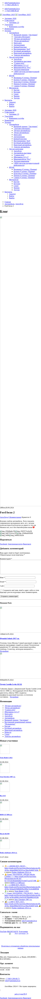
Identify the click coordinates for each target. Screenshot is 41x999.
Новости (8, 732)
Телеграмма (23, 931)
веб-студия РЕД (20, 994)
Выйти (11, 106)
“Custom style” (19, 63)
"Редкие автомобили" (13, 706)
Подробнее (4, 651)
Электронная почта (15, 544)
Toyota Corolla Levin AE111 (11, 684)
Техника (8, 31)
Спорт (16, 94)
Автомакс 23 (14, 22)
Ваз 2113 (3, 796)
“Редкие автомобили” (22, 39)
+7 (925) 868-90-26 (12, 11)
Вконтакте (27, 544)
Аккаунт (12, 102)
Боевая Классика (20, 47)
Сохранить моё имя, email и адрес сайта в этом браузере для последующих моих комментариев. (19, 591)
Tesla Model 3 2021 (6, 757)
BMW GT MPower (6, 814)
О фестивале (9, 20)
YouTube (3, 931)
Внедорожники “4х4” (22, 49)
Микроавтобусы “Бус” (22, 67)
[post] (5, 753)
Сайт (2, 586)
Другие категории (16, 57)
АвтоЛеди (18, 59)
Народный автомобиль (22, 53)
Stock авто (18, 43)
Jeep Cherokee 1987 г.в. (7, 777)
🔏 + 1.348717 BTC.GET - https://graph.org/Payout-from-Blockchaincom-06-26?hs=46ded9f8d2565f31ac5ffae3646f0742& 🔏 (23, 904)
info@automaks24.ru (12, 3)
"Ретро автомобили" (12, 708)
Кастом (16, 90)
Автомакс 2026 (10, 18)
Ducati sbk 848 (4, 834)
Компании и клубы (16, 27)
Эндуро (17, 98)
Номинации (9, 29)
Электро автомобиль (22, 55)
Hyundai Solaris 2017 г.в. (9, 638)
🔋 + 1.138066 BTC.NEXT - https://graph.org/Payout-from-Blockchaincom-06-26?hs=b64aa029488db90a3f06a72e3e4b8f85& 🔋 (23, 888)
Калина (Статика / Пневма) (24, 80)
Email (3, 582)
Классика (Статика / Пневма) (25, 82)
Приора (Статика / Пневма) (24, 84)
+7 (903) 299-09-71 (12, 5)
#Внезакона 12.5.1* (21, 65)
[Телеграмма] (0, 990)
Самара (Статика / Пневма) (24, 86)
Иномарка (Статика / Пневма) (25, 78)
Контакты (8, 100)
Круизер (17, 92)
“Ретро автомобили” (21, 41)
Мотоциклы (13, 88)
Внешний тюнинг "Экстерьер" (17, 720)
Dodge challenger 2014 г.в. (8, 852)
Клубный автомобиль (22, 51)
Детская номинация (21, 69)
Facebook (3, 544)
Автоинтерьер (19, 45)
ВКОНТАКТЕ (12, 931)
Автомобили (14, 33)
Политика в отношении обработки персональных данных (20, 947)
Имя (2, 577)
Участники (9, 25)
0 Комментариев (14, 517)
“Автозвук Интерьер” (22, 37)
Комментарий (6, 559)
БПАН (11, 76)
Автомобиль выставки (22, 61)
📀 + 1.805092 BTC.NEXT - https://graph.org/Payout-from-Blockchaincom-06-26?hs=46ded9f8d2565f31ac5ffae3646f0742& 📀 (23, 868)
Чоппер (16, 96)
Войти (11, 104)
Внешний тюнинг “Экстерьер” (26, 35)
